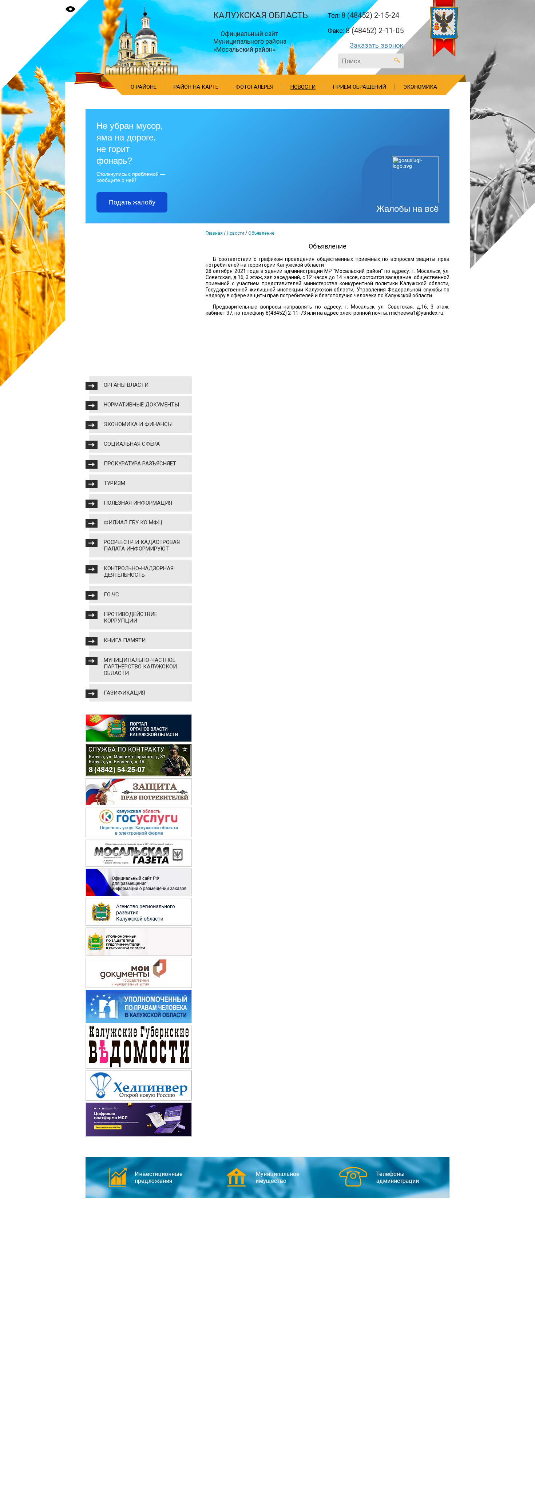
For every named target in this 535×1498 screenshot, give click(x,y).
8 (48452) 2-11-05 (375, 30)
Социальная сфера (132, 444)
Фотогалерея (254, 87)
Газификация (124, 693)
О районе (143, 87)
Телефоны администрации (397, 1177)
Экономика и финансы (138, 424)
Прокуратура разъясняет (140, 463)
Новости (303, 87)
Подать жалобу (132, 202)
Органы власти (126, 385)
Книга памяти (125, 640)
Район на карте (196, 87)
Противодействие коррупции (130, 617)
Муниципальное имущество (277, 1177)
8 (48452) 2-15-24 (370, 15)
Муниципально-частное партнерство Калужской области (140, 666)
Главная (214, 233)
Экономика (420, 87)
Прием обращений (359, 87)
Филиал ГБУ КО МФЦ (133, 522)
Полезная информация (138, 503)
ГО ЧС (111, 594)
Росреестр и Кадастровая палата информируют (142, 545)
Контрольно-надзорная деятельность (139, 571)
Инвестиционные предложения (159, 1177)
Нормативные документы (141, 404)
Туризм (114, 483)
